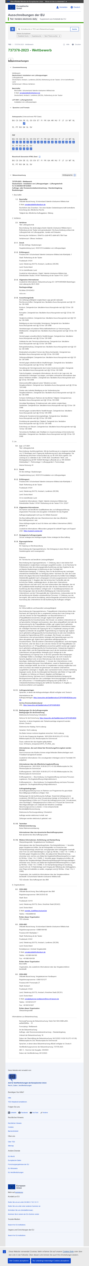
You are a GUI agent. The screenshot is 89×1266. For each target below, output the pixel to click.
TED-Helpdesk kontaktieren (17, 1102)
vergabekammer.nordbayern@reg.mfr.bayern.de (42, 999)
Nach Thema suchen (51, 36)
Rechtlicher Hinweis (14, 1123)
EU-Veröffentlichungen (15, 1172)
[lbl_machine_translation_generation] (40, 157)
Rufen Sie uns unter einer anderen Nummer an (24, 1206)
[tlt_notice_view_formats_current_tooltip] (75, 175)
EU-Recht (11, 1156)
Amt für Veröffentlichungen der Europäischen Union (27, 1083)
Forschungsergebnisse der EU (18, 1164)
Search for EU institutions (16, 1225)
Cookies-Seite (68, 1251)
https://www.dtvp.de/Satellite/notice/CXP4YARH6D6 (41, 705)
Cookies (11, 1127)
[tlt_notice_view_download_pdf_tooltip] (13, 142)
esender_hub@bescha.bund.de (36, 911)
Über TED (11, 1142)
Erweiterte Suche (23, 36)
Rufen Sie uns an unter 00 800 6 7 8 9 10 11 (23, 1202)
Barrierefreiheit (13, 1131)
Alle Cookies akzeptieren (19, 1261)
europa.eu (19, 1192)
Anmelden (63, 7)
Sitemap (11, 1146)
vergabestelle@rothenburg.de (30, 93)
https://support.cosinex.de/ (33, 531)
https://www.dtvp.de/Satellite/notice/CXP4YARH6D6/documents (47, 699)
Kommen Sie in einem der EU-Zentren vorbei (23, 1214)
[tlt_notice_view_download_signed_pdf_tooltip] (24, 123)
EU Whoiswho (13, 1168)
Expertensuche (36, 36)
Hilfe (9, 1098)
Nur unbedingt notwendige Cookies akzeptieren (51, 1261)
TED (9, 44)
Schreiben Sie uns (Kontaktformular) (20, 1210)
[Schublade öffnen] (10, 60)
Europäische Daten (14, 1160)
